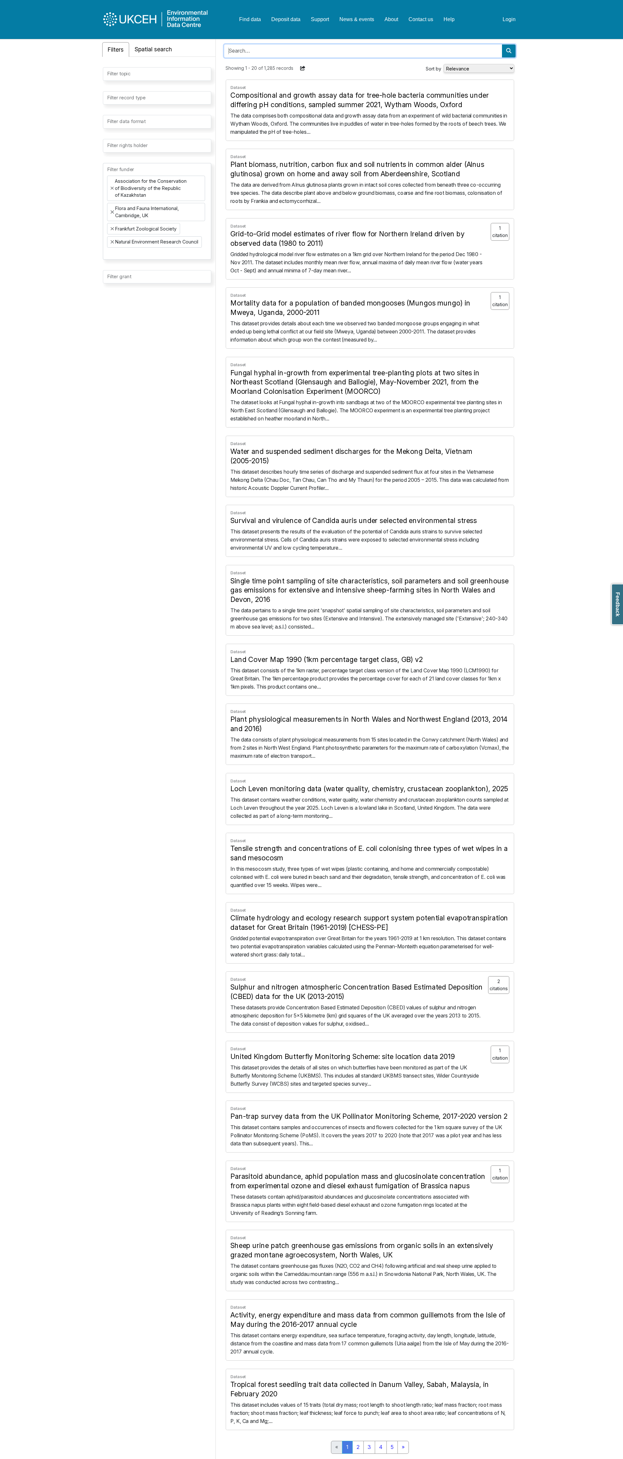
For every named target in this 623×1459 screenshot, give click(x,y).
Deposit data (285, 19)
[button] (303, 68)
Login (509, 19)
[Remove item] (112, 188)
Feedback (617, 604)
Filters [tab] (116, 49)
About (391, 19)
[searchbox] (109, 73)
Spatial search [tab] (153, 49)
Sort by (433, 68)
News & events (356, 19)
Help (449, 19)
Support (320, 19)
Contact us (421, 19)
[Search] (509, 50)
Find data (250, 19)
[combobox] (157, 74)
